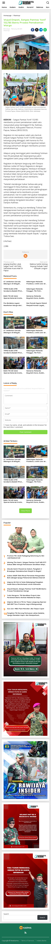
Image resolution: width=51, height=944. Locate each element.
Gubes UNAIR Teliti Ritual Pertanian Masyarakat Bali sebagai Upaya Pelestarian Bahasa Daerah (26, 577)
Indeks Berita (41, 941)
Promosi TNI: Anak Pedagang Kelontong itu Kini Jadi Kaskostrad (25, 557)
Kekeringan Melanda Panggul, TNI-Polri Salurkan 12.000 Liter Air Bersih (35, 290)
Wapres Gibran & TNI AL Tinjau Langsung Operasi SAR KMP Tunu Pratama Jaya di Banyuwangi (26, 603)
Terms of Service (27, 941)
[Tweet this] (37, 30)
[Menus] (4, 2)
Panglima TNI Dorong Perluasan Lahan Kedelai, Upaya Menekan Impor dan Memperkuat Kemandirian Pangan (25, 614)
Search (6, 914)
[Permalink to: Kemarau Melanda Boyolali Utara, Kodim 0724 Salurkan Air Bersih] (37, 363)
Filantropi (7, 30)
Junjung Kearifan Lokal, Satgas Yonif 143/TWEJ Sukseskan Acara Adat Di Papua (13, 266)
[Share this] (32, 30)
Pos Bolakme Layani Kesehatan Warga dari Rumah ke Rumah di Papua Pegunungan (12, 304)
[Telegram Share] (41, 30)
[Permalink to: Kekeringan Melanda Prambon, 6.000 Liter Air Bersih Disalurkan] (37, 322)
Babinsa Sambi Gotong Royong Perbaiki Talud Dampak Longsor (38, 265)
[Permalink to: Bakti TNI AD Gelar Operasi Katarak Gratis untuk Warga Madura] (14, 363)
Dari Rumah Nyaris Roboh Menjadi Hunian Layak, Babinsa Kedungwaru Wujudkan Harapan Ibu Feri (36, 304)
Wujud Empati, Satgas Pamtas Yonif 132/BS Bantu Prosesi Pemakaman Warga (26, 590)
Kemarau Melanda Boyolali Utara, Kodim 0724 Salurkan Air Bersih (35, 297)
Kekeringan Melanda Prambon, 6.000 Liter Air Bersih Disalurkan (36, 283)
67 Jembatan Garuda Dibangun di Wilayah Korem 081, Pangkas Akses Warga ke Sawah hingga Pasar (14, 283)
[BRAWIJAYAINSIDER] (26, 2)
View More (25, 511)
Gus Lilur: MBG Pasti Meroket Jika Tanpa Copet (25, 609)
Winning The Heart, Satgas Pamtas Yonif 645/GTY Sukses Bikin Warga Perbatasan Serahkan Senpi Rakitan (26, 563)
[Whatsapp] (45, 30)
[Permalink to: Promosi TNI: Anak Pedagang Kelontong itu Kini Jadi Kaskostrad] (25, 540)
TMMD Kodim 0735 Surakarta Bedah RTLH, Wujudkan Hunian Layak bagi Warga (13, 290)
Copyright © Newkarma (10, 941)
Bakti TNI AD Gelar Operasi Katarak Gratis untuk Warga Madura (13, 297)
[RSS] (25, 256)
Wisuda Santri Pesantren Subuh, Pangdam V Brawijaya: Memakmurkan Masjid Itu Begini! (24, 570)
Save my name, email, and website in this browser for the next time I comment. (25, 426)
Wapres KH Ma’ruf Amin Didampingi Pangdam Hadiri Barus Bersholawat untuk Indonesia (25, 583)
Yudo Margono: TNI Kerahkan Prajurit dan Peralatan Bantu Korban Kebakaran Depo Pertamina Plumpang (23, 596)
